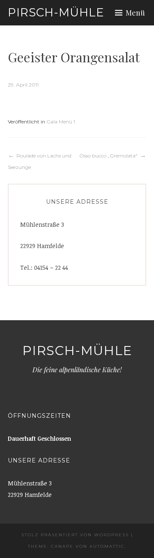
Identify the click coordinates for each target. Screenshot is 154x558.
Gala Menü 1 (60, 121)
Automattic (107, 546)
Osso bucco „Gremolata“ (108, 156)
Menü (135, 13)
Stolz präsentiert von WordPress (75, 535)
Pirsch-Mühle (56, 12)
